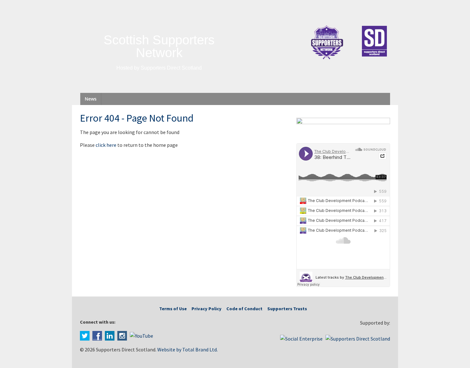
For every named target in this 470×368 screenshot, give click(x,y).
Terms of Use (173, 309)
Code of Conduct (244, 309)
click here (106, 145)
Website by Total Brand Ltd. (187, 349)
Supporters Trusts (287, 309)
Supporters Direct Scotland (171, 68)
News (91, 99)
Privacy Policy (207, 309)
